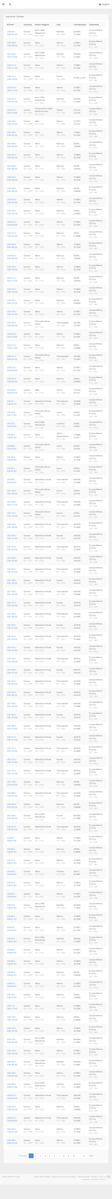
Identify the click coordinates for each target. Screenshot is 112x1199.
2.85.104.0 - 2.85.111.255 (12, 503)
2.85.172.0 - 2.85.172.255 (12, 749)
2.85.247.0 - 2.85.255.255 (12, 828)
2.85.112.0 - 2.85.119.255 (12, 514)
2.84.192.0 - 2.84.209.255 (12, 324)
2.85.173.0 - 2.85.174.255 (12, 760)
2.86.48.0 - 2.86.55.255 (11, 917)
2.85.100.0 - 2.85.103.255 (12, 492)
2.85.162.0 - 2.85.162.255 (12, 682)
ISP (101, 1176)
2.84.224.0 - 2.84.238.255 (12, 368)
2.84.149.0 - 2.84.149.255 (12, 189)
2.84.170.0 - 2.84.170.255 (12, 268)
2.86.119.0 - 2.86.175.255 (12, 1029)
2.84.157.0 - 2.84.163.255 (12, 234)
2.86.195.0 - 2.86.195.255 (12, 1063)
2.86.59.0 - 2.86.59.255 (11, 940)
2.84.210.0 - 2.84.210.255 (12, 335)
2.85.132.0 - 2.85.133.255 (12, 548)
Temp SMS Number (42, 1176)
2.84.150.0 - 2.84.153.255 (12, 201)
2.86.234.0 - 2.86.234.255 (12, 1108)
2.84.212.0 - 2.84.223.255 (12, 357)
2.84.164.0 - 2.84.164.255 (12, 245)
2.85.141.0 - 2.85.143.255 (12, 604)
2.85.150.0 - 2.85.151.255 (12, 626)
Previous (23, 1155)
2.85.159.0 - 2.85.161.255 (12, 671)
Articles (94, 1176)
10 (74, 1155)
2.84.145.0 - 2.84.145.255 (12, 156)
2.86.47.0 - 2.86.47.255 (11, 906)
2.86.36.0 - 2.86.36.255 (11, 850)
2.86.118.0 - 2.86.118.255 (12, 1018)
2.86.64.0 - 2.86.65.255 (11, 962)
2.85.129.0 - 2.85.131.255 (12, 537)
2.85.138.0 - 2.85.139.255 (12, 581)
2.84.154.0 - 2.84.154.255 (12, 212)
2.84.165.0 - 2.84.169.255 (12, 257)
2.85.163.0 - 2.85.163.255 (12, 693)
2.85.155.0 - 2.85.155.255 (12, 648)
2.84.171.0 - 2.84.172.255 (12, 279)
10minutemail (83, 1176)
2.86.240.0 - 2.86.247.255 (12, 1130)
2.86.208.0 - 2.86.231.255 (12, 1085)
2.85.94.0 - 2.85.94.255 (11, 458)
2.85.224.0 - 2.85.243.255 (12, 805)
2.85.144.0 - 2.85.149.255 (12, 615)
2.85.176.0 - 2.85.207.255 (12, 783)
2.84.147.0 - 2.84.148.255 (12, 178)
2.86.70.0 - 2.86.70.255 (11, 996)
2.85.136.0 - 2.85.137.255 (12, 570)
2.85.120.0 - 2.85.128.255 (12, 525)
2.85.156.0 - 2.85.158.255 (12, 660)
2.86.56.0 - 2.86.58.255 (11, 928)
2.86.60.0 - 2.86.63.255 (11, 951)
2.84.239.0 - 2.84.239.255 (12, 380)
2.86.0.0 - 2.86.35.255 (11, 839)
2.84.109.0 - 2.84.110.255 (12, 55)
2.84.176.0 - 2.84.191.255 (12, 313)
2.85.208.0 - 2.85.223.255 (12, 794)
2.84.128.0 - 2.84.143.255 (12, 133)
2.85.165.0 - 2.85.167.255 (12, 716)
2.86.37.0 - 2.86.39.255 (11, 861)
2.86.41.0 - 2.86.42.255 (11, 884)
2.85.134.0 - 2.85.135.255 (12, 559)
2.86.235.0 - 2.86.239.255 (12, 1119)
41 (84, 1155)
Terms (102, 1179)
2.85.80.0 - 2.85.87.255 (11, 436)
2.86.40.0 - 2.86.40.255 (11, 872)
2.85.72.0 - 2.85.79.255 (11, 425)
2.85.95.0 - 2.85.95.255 (11, 469)
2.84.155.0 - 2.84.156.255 (12, 223)
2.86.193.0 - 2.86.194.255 (12, 1052)
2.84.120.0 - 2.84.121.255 (12, 89)
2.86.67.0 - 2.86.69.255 (11, 984)
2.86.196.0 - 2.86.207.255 (12, 1074)
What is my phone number (64, 1176)
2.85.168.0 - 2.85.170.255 (12, 727)
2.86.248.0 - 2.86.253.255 (12, 1141)
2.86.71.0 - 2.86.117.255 (12, 1007)
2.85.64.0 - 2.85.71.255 (11, 413)
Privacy (95, 1179)
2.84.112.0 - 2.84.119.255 (12, 77)
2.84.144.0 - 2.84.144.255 (12, 145)
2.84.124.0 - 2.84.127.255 (12, 122)
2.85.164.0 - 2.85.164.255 (12, 705)
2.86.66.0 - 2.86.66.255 (11, 973)
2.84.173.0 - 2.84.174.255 (12, 290)
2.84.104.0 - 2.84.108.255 (12, 44)
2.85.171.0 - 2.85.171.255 (12, 738)
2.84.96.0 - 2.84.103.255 (12, 33)
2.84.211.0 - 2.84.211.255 (12, 346)
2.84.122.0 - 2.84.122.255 (12, 100)
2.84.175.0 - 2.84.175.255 (12, 301)
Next (91, 1155)
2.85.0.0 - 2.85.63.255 (11, 402)
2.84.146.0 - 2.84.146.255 (12, 167)
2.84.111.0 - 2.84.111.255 (12, 66)
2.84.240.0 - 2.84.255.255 (12, 391)
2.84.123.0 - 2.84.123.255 (12, 111)
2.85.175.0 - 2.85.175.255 (12, 772)
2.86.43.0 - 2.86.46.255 (11, 895)
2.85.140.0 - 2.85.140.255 (12, 593)
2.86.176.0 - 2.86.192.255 (12, 1040)
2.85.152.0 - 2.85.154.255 (12, 637)
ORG (106, 1176)
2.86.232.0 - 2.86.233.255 (12, 1096)
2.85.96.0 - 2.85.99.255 (11, 480)
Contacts (86, 1179)
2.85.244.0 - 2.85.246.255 (12, 817)
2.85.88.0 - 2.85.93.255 (11, 447)
